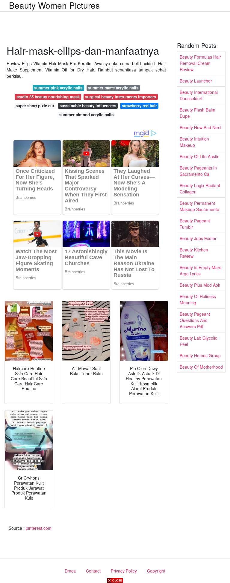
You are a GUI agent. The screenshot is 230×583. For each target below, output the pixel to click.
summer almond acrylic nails (86, 114)
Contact (93, 571)
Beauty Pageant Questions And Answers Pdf (195, 320)
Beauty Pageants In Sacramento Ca (198, 171)
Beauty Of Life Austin (200, 156)
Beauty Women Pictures (54, 5)
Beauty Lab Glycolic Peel (198, 341)
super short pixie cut (35, 106)
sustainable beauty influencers (88, 106)
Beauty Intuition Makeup (194, 142)
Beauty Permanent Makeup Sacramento (199, 206)
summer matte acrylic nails (113, 88)
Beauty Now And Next (200, 127)
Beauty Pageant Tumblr (195, 224)
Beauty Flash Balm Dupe (197, 113)
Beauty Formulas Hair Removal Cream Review (200, 63)
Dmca (70, 571)
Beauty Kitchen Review (194, 253)
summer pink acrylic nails (58, 88)
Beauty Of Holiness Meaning (198, 299)
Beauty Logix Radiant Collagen (200, 188)
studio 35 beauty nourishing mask (48, 97)
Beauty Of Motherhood (201, 367)
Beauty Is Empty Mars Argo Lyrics (200, 270)
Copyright (156, 571)
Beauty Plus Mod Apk (200, 285)
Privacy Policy (124, 571)
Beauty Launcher (196, 81)
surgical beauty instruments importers (120, 97)
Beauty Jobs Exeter (198, 238)
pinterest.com (39, 528)
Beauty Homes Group (200, 355)
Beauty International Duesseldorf (199, 95)
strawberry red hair (139, 106)
